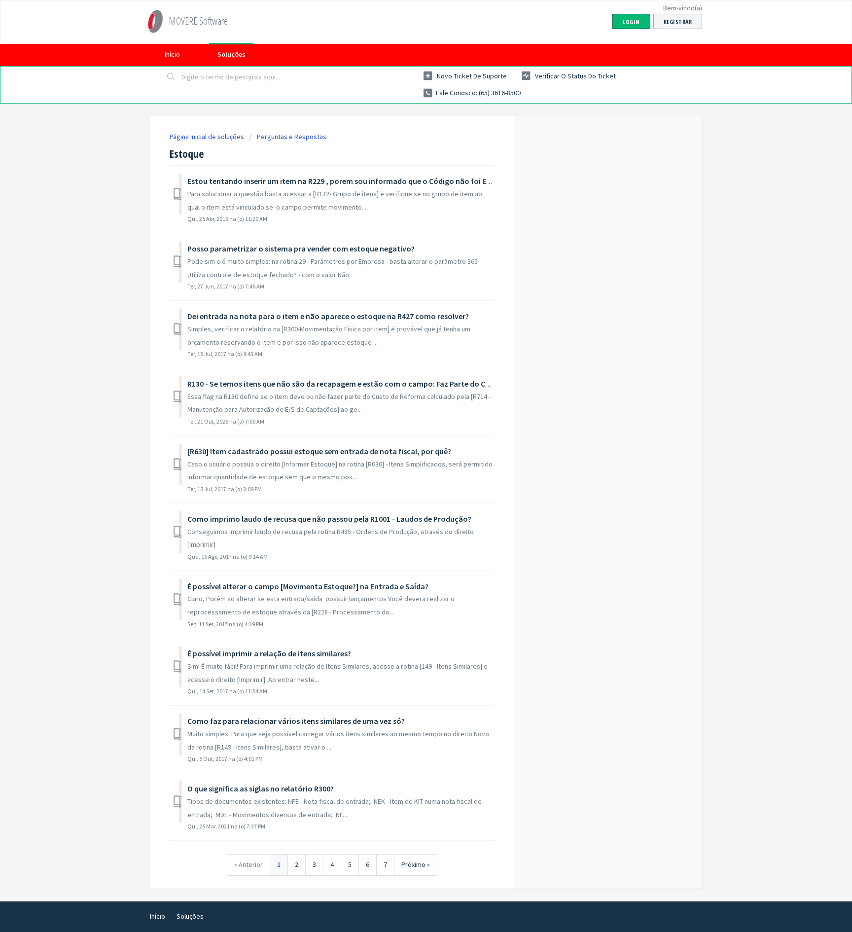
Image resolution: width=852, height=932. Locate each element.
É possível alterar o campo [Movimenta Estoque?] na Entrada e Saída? (307, 586)
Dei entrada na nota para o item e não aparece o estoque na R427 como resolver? (328, 316)
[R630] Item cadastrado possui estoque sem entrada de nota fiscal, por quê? (319, 451)
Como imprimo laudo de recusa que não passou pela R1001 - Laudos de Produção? (329, 519)
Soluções (231, 54)
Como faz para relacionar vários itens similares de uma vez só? (296, 721)
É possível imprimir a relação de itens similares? (269, 653)
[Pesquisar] (171, 77)
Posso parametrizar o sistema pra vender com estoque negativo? (301, 248)
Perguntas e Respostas (291, 136)
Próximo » (415, 864)
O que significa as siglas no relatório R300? (260, 788)
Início (172, 54)
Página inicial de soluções (208, 136)
